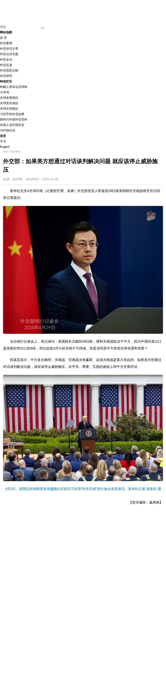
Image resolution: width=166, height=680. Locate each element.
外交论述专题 (9, 54)
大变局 (4, 92)
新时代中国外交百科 (13, 119)
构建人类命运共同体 (13, 86)
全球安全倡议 (9, 103)
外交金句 (6, 59)
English (5, 146)
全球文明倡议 (9, 108)
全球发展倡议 (9, 97)
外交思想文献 (9, 70)
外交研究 (6, 76)
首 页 (3, 37)
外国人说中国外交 (12, 125)
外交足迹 (6, 65)
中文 (3, 141)
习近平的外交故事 (12, 114)
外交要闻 (6, 43)
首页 (5, 151)
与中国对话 (7, 130)
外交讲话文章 (9, 48)
